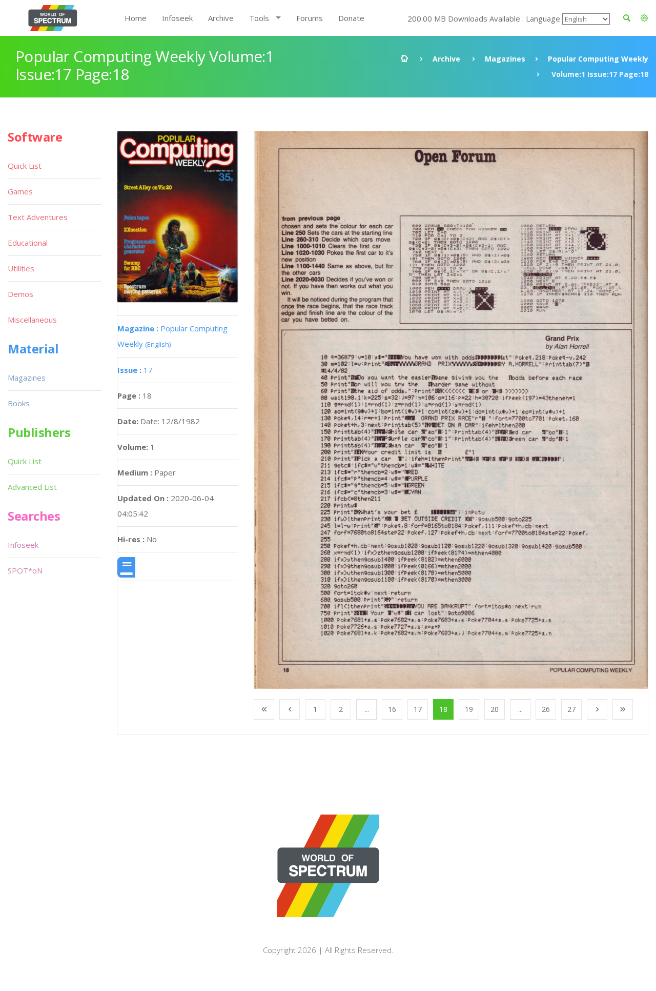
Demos (20, 294)
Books (19, 403)
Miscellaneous (32, 319)
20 (494, 709)
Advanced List (32, 487)
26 (546, 709)
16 (392, 709)
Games (20, 191)
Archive (221, 18)
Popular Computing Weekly (598, 59)
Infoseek (177, 18)
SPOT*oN (25, 570)
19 (469, 709)
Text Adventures (38, 217)
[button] (644, 18)
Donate (351, 18)
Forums (309, 18)
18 (443, 709)
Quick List (25, 166)
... (366, 709)
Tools (259, 18)
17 (135, 370)
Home (136, 18)
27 (571, 709)
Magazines (505, 59)
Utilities (21, 268)
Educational (28, 242)
